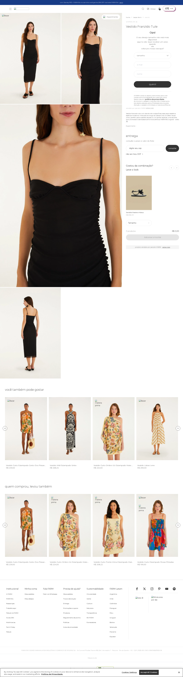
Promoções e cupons (70, 608)
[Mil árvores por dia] (156, 604)
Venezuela (113, 627)
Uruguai (113, 618)
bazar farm (137, 17)
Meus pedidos (29, 594)
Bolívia (112, 622)
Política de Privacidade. (52, 674)
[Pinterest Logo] (160, 588)
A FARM (9, 594)
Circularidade (91, 594)
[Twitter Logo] (145, 588)
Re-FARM (90, 618)
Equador (113, 636)
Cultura (89, 603)
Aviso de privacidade (70, 627)
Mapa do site (92, 658)
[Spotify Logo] (175, 588)
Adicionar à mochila (152, 237)
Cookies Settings (129, 672)
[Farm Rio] (23, 9)
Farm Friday (10, 627)
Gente (89, 599)
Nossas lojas (10, 603)
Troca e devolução (69, 599)
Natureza (90, 608)
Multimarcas (10, 622)
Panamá (113, 632)
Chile (111, 599)
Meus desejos (29, 599)
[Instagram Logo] (153, 588)
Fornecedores (91, 622)
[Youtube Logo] (168, 588)
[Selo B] (142, 605)
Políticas (66, 622)
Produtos (66, 613)
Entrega (66, 603)
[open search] (143, 8)
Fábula (8, 632)
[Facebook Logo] (138, 588)
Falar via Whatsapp (50, 594)
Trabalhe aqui (11, 608)
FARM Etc (9, 599)
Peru (111, 613)
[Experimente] (117, 16)
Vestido (147, 17)
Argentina (113, 594)
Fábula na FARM (12, 613)
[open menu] (10, 8)
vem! (121, 2)
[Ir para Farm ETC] (169, 8)
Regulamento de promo (72, 618)
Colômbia (113, 603)
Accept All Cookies (149, 672)
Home (128, 17)
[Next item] (177, 168)
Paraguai (113, 608)
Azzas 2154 (10, 618)
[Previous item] (171, 168)
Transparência (92, 613)
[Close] (179, 672)
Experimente (130, 126)
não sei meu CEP (133, 154)
